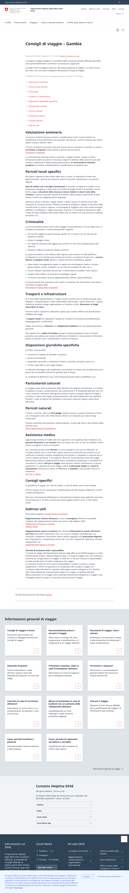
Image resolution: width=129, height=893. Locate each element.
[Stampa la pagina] (117, 29)
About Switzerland (108, 859)
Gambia (48, 594)
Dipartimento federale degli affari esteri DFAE (47, 10)
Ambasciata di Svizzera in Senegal (40, 524)
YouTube (42, 859)
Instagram (43, 855)
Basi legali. (19, 888)
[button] (8, 22)
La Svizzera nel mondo (78, 851)
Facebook (43, 851)
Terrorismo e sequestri (35, 152)
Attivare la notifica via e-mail (69, 56)
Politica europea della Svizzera (109, 852)
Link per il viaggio (33, 474)
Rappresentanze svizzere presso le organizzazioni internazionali (76, 861)
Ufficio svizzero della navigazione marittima (109, 867)
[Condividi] (122, 29)
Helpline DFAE (31, 526)
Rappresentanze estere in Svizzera (40, 544)
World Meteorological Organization (40, 428)
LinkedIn (55, 859)
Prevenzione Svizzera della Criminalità (41, 287)
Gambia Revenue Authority (56, 514)
